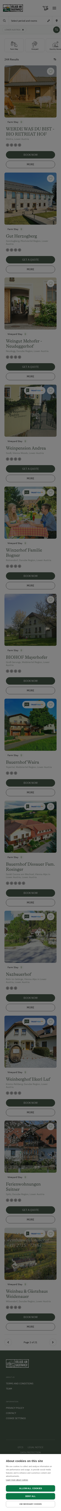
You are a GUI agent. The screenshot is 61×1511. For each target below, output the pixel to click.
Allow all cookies (30, 1488)
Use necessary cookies (30, 1504)
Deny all (30, 1496)
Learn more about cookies (17, 1480)
